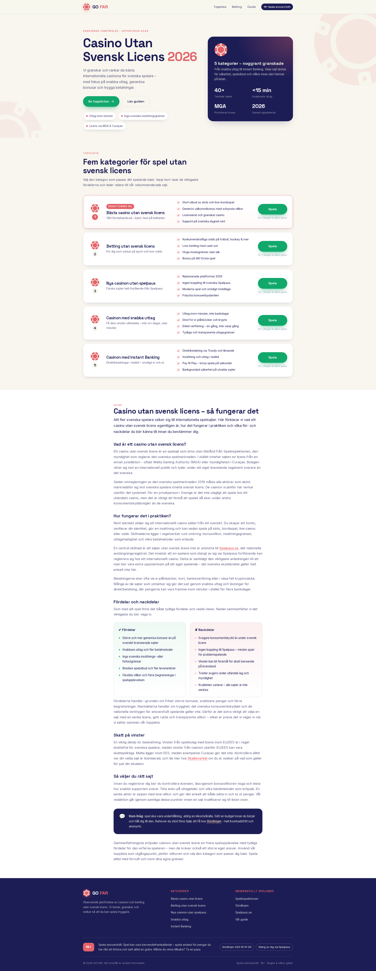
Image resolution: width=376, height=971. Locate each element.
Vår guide (241, 919)
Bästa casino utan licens (187, 898)
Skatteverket (197, 758)
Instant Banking (181, 926)
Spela (272, 209)
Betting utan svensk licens (188, 905)
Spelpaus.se (228, 548)
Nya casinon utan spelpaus (188, 912)
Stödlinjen (214, 821)
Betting (237, 7)
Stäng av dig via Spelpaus (274, 946)
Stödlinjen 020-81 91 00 (236, 946)
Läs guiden (135, 101)
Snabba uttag (179, 919)
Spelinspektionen (246, 898)
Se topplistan (98, 101)
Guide (251, 7)
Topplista (219, 7)
